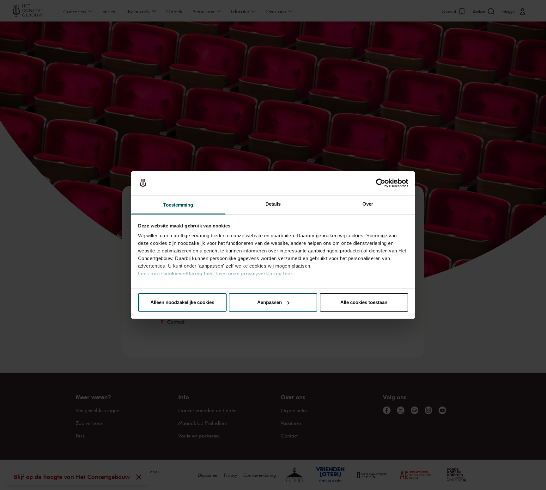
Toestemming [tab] (178, 205)
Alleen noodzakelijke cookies (182, 302)
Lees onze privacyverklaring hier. (254, 273)
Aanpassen (269, 302)
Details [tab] (273, 204)
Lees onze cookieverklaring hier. (176, 273)
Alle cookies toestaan (363, 302)
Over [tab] (367, 204)
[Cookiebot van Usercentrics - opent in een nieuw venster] (380, 183)
